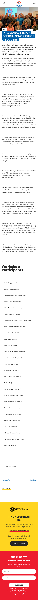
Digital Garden (18, 594)
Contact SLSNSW (19, 543)
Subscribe (19, 585)
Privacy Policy (14, 588)
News (4, 29)
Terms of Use (24, 588)
